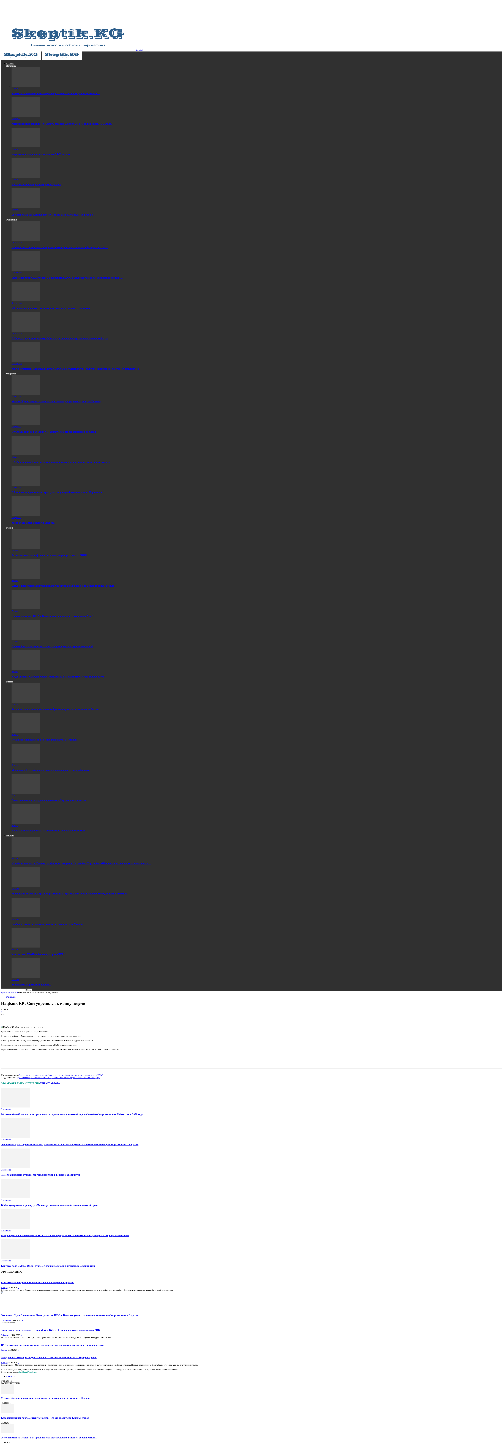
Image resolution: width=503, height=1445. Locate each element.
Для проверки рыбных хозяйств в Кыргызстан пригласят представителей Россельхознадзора (59, 1077)
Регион (9, 528)
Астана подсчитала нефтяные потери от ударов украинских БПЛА (50, 555)
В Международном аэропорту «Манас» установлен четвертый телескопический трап (60, 338)
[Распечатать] (127, 1018)
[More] (136, 1018)
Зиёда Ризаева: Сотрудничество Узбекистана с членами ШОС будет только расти (58, 676)
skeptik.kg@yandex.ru (27, 1372)
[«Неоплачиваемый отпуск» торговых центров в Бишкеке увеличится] (26, 301)
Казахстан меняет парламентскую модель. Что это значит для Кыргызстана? (56, 93)
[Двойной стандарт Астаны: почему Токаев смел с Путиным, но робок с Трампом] (26, 207)
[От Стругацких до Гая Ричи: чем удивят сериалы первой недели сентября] (26, 424)
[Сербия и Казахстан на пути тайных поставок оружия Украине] (26, 916)
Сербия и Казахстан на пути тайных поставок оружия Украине (48, 924)
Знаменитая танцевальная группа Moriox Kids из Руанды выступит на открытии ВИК (50, 1330)
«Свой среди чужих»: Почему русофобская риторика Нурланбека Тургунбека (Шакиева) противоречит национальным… (81, 863)
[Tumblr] (71, 1018)
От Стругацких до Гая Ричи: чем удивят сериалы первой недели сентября (54, 431)
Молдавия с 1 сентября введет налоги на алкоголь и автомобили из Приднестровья (49, 1357)
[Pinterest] (33, 1018)
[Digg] (99, 1018)
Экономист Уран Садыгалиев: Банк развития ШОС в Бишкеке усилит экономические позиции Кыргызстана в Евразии (69, 1144)
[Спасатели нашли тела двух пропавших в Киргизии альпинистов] (26, 793)
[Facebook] (5, 1018)
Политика (11, 66)
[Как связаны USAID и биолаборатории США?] (26, 947)
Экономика (11, 220)
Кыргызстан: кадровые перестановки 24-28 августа (41, 154)
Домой (4, 992)
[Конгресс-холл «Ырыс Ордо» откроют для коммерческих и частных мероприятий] (15, 1258)
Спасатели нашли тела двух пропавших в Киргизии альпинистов (49, 800)
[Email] (117, 1018)
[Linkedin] (52, 1018)
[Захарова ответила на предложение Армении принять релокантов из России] (26, 702)
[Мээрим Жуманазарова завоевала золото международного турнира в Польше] (26, 394)
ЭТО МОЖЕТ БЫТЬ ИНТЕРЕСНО (20, 1083)
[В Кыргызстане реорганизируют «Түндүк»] (26, 177)
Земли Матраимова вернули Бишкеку (33, 522)
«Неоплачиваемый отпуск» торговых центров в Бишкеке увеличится (51, 308)
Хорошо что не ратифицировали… (31, 984)
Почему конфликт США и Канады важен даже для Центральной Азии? (53, 616)
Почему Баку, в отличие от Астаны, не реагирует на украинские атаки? (52, 646)
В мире (9, 682)
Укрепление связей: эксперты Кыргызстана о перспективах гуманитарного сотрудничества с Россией (69, 893)
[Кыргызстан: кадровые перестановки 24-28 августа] (26, 147)
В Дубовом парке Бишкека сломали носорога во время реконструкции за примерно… (61, 462)
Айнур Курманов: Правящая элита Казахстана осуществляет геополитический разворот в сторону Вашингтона (76, 368)
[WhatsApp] (43, 1018)
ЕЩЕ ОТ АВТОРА (50, 1083)
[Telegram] (80, 1018)
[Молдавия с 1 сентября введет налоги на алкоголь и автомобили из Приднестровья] (26, 762)
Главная (10, 63)
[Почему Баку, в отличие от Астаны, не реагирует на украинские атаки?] (26, 639)
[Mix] (89, 1018)
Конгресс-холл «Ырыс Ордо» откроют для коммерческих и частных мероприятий (48, 1265)
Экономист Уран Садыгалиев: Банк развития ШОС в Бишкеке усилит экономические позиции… (67, 277)
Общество (11, 374)
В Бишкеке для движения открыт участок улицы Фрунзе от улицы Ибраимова (57, 492)
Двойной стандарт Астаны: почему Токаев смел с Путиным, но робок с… (53, 214)
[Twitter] (24, 1018)
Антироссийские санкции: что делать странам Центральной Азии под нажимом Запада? (62, 123)
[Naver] (108, 1018)
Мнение (10, 836)
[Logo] (21, 59)
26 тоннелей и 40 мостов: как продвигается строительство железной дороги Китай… (60, 247)
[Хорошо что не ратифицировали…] (26, 977)
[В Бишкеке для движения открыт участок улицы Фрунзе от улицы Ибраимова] (26, 485)
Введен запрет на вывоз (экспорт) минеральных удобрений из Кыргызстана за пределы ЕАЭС (61, 1075)
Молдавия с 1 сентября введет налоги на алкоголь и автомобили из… (51, 770)
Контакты (10, 1376)
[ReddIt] (61, 1018)
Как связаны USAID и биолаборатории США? (38, 954)
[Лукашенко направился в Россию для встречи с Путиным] (26, 732)
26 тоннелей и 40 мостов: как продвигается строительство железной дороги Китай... (49, 1437)
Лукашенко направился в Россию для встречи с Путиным (45, 739)
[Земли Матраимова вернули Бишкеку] (26, 515)
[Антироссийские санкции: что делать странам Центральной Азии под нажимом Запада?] (26, 116)
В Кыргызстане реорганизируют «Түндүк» (36, 184)
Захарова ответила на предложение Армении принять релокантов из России (55, 709)
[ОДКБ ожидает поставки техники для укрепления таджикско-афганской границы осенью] (26, 578)
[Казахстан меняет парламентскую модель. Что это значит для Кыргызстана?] (26, 86)
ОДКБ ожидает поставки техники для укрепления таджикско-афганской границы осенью (63, 585)
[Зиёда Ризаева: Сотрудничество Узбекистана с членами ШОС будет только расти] (26, 669)
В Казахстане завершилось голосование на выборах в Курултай (48, 830)
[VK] (14, 1018)
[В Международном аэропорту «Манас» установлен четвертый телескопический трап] (26, 331)
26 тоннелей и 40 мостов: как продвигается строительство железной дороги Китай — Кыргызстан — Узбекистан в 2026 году (72, 1114)
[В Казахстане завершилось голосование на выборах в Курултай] (26, 823)
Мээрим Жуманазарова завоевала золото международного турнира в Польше (56, 401)
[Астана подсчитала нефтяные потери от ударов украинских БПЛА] (26, 548)
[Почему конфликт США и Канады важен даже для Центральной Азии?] (26, 608)
